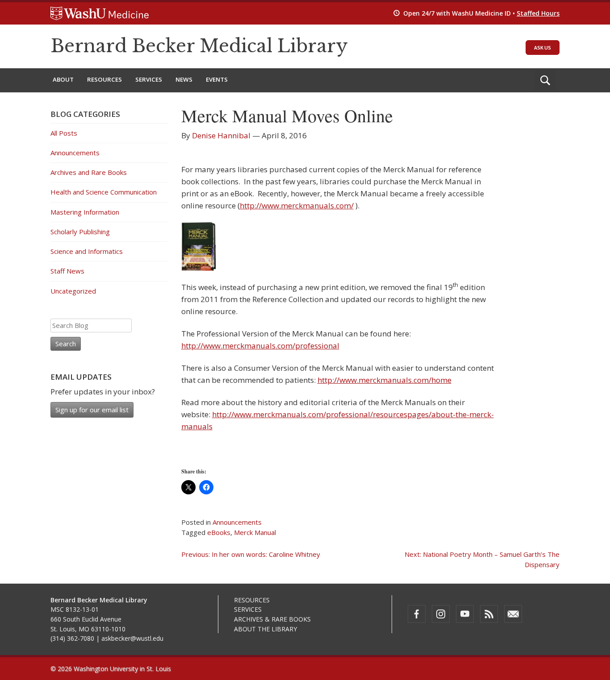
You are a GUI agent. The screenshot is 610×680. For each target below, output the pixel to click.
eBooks (218, 532)
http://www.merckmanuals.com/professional (260, 345)
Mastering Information (84, 211)
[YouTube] (465, 614)
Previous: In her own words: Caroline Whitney (250, 554)
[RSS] (489, 614)
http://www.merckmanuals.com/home (384, 380)
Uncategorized (73, 290)
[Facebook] (417, 614)
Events (217, 79)
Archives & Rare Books (272, 619)
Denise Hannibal (221, 135)
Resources (104, 79)
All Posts (63, 133)
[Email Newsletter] (513, 614)
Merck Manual (255, 532)
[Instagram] (441, 614)
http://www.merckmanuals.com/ (297, 205)
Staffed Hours (538, 13)
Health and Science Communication (103, 191)
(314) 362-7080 (72, 638)
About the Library (265, 629)
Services (148, 79)
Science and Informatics (86, 251)
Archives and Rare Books (88, 172)
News (183, 79)
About (63, 79)
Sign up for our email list (92, 409)
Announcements (237, 522)
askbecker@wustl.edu (132, 638)
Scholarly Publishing (80, 231)
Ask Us (542, 47)
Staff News (67, 270)
